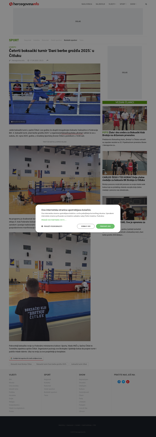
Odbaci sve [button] (85, 226)
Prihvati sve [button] (105, 226)
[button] (78, 220)
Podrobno (100, 216)
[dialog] (78, 218)
